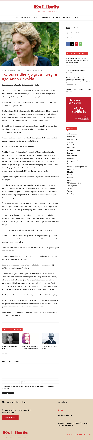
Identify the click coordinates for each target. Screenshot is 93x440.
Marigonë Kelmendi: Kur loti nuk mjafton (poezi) (30, 347)
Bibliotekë (12, 70)
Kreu (3, 70)
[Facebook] (68, 44)
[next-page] (6, 352)
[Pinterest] (76, 44)
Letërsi (7, 70)
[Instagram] (62, 410)
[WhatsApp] (80, 44)
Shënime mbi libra (71, 65)
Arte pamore (69, 91)
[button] (89, 18)
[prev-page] (3, 352)
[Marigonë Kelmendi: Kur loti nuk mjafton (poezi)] (30, 338)
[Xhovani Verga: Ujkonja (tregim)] (50, 338)
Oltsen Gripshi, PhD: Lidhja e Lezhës (78, 89)
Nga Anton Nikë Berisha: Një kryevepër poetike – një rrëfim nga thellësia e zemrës (78, 60)
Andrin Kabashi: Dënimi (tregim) (77, 70)
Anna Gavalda (74, 27)
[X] (72, 44)
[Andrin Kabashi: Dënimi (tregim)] (10, 338)
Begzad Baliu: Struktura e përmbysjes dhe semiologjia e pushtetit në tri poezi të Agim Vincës (78, 80)
